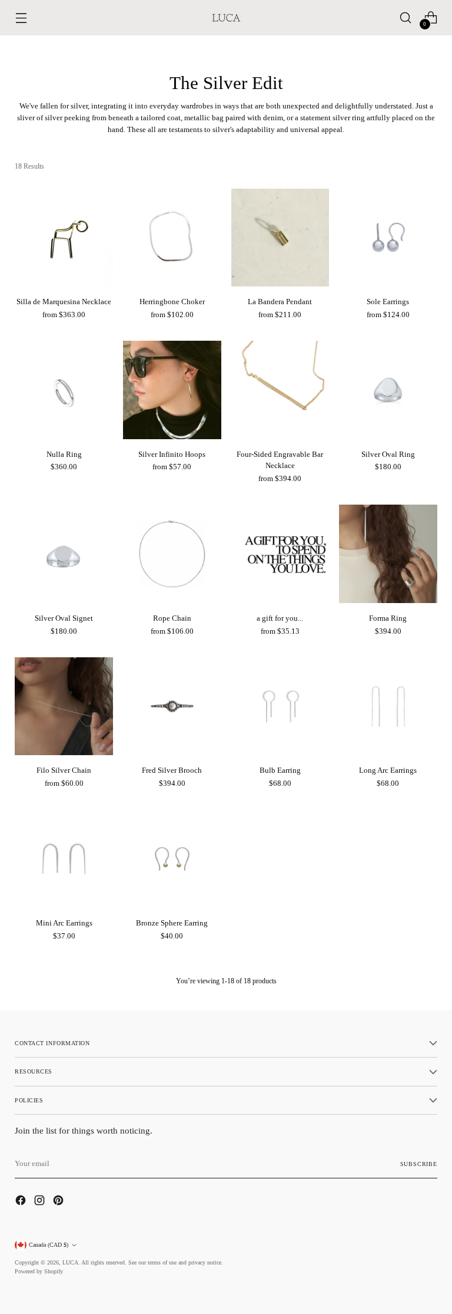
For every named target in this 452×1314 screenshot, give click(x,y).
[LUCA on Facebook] (22, 1202)
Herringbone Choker (172, 301)
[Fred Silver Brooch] (172, 706)
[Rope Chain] (172, 554)
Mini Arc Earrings (64, 922)
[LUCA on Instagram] (41, 1202)
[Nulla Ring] (64, 390)
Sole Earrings (388, 301)
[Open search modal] (406, 18)
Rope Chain (172, 618)
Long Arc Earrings (388, 770)
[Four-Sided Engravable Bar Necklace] (280, 390)
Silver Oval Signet (64, 618)
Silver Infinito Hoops (171, 454)
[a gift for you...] (280, 554)
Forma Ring (388, 618)
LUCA (70, 1262)
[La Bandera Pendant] (280, 238)
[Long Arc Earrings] (388, 706)
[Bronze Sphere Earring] (172, 858)
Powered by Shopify (39, 1271)
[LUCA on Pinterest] (59, 1202)
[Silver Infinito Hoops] (172, 390)
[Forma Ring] (388, 554)
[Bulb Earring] (280, 706)
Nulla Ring (64, 454)
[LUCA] (226, 17)
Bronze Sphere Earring (172, 922)
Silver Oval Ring (388, 454)
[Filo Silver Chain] (64, 706)
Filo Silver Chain (63, 770)
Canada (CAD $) (48, 1244)
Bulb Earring (280, 770)
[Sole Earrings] (388, 238)
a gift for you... (280, 618)
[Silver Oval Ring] (388, 390)
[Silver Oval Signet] (64, 554)
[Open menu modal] (21, 18)
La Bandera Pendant (280, 301)
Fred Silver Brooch (172, 770)
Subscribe (418, 1164)
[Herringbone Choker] (172, 238)
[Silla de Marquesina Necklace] (64, 238)
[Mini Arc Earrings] (64, 858)
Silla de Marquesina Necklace (63, 301)
